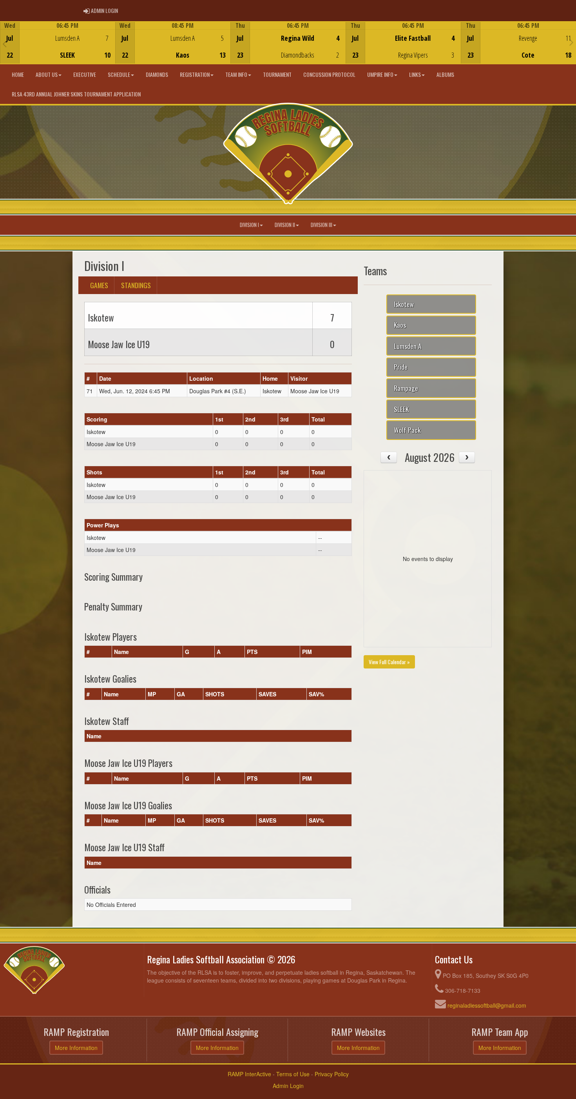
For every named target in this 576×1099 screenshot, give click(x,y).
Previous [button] (4, 43)
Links (415, 74)
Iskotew (404, 304)
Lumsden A (408, 346)
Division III (321, 225)
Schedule (119, 74)
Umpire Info (380, 74)
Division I (249, 225)
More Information (76, 1048)
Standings (136, 285)
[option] (57, 43)
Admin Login (288, 1086)
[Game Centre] (58, 49)
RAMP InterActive (249, 1074)
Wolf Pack (407, 430)
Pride (401, 366)
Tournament (277, 74)
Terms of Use (293, 1074)
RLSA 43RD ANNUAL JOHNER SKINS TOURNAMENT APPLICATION (76, 94)
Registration (195, 74)
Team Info (236, 74)
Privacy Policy (332, 1074)
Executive (84, 74)
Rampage (406, 388)
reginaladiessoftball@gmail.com (486, 1005)
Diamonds (157, 74)
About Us (47, 74)
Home (18, 74)
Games (99, 285)
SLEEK (401, 409)
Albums (445, 74)
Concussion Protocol (329, 74)
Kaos (400, 325)
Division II (285, 225)
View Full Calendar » (389, 662)
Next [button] (571, 42)
